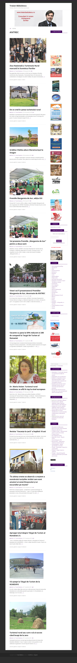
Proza (53, 299)
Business (54, 273)
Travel (53, 306)
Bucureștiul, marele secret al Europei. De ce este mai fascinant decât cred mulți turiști (59, 391)
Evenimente (54, 283)
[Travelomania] (56, 358)
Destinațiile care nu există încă (59, 376)
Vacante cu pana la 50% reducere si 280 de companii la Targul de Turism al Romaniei (27, 335)
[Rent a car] (56, 184)
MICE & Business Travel (57, 295)
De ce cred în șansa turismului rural (25, 109)
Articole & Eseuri (56, 270)
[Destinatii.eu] (56, 101)
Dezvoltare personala (57, 279)
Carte (53, 275)
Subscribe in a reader (55, 227)
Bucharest (54, 272)
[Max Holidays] (54, 329)
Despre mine (55, 277)
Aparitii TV (54, 267)
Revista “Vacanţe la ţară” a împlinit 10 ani (28, 431)
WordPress (30, 654)
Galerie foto (54, 286)
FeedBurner (62, 242)
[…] (44, 76)
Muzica (53, 296)
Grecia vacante (55, 316)
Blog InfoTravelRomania (57, 427)
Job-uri (53, 293)
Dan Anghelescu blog (57, 435)
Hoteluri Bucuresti (54, 320)
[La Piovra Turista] (55, 340)
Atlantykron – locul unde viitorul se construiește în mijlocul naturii (59, 374)
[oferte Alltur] (56, 220)
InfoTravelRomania (56, 289)
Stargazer (36, 654)
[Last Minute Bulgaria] (55, 248)
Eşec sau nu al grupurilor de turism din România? (58, 418)
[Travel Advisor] (54, 347)
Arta (53, 269)
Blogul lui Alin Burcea (57, 429)
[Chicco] (56, 76)
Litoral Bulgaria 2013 (57, 440)
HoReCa (53, 287)
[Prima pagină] (10, 28)
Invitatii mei (55, 292)
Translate (60, 365)
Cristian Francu (55, 434)
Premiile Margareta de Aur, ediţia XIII (26, 198)
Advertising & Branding (57, 266)
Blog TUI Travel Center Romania (59, 428)
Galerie (12, 71)
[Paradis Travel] (56, 210)
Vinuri (53, 308)
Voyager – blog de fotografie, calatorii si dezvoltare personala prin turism (59, 454)
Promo (53, 298)
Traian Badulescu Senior (57, 305)
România (54, 301)
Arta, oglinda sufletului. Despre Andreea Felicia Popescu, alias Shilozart (59, 403)
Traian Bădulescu (18, 5)
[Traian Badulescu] (50, 469)
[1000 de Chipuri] (56, 259)
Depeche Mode (55, 276)
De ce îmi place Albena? (60, 400)
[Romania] (56, 197)
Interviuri (54, 290)
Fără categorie (55, 285)
